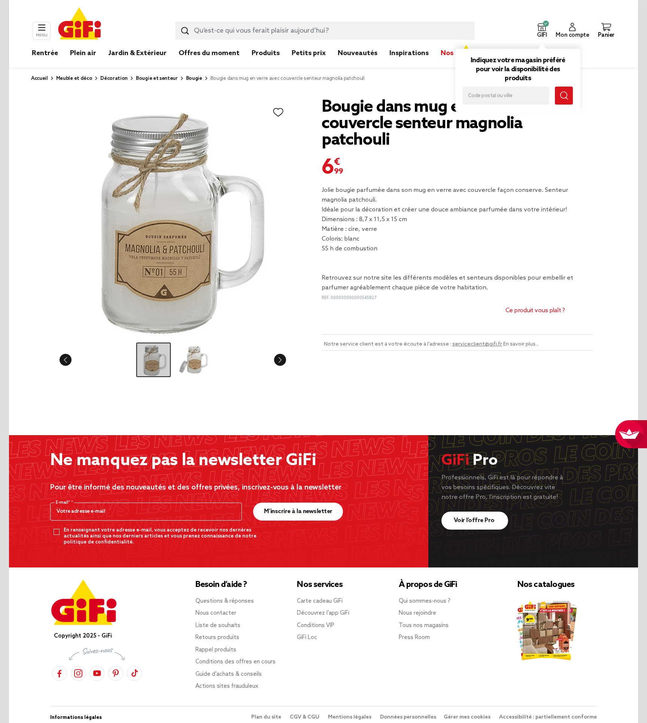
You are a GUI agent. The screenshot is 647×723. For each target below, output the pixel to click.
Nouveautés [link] (357, 53)
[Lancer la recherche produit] (185, 30)
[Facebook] (59, 672)
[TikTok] (134, 672)
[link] (266, 64)
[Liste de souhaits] (278, 112)
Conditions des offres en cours (235, 662)
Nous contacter (215, 613)
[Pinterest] (115, 672)
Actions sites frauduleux (226, 686)
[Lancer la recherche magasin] (564, 96)
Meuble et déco (74, 78)
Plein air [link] (83, 53)
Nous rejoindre (417, 613)
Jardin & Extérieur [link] (137, 53)
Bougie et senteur (157, 78)
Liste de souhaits (217, 625)
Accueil (39, 78)
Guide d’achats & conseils (228, 674)
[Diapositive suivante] (274, 360)
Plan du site (266, 717)
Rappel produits (215, 650)
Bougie (194, 78)
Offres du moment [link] (209, 53)
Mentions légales (350, 717)
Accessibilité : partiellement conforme (548, 717)
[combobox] (325, 31)
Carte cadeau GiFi (320, 601)
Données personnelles (408, 717)
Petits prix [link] (309, 53)
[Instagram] (78, 672)
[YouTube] (96, 672)
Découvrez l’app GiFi (323, 613)
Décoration (114, 78)
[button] (542, 30)
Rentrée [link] (45, 53)
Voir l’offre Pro (475, 520)
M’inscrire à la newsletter (298, 511)
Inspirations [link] (409, 53)
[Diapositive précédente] (71, 360)
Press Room (414, 637)
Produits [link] (266, 53)
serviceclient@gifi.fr (477, 344)
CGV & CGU (305, 717)
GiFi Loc (307, 637)
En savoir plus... (521, 344)
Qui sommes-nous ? (424, 601)
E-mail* (63, 502)
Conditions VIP (315, 625)
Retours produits (217, 637)
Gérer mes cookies (468, 717)
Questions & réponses (224, 601)
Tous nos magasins (424, 625)
